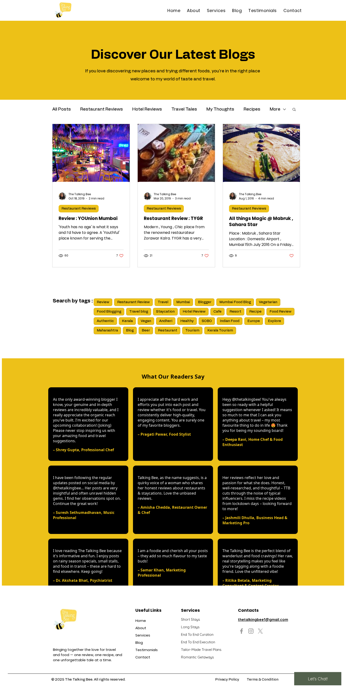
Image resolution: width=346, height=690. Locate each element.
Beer (146, 330)
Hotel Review (194, 311)
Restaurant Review (133, 302)
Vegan (146, 321)
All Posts (61, 109)
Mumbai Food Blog (235, 302)
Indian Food (229, 321)
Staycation (165, 311)
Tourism (192, 330)
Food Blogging (109, 311)
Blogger (204, 302)
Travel (163, 302)
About (140, 627)
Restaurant (167, 330)
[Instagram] (250, 631)
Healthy (187, 321)
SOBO (207, 321)
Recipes (252, 109)
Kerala (127, 321)
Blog (130, 330)
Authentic (105, 321)
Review (103, 302)
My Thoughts (220, 109)
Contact (142, 657)
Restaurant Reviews (101, 109)
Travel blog (138, 311)
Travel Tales (184, 109)
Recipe (255, 311)
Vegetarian (268, 302)
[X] (260, 631)
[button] (294, 109)
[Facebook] (241, 631)
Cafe (217, 311)
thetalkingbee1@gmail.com (263, 619)
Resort (235, 311)
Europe (253, 321)
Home (140, 620)
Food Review (280, 311)
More (275, 109)
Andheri (165, 321)
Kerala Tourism (220, 330)
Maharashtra (107, 330)
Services (142, 635)
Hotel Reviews (147, 109)
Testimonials (146, 649)
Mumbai (183, 302)
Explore (274, 321)
